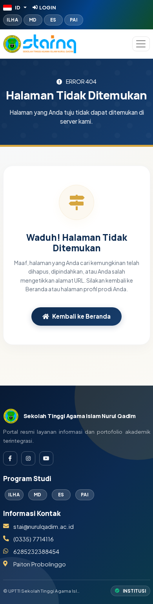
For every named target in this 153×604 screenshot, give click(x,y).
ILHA (12, 20)
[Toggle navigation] (141, 43)
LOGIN (47, 7)
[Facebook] (10, 458)
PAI (74, 20)
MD (33, 20)
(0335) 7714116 (33, 539)
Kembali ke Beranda (81, 316)
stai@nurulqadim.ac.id (43, 526)
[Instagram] (28, 458)
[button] (15, 7)
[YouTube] (46, 458)
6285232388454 (36, 551)
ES (53, 20)
